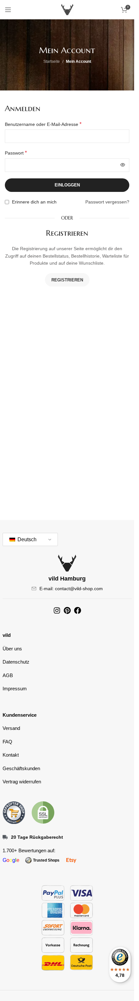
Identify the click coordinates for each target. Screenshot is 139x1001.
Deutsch (26, 539)
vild (7, 635)
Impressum (15, 688)
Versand (11, 728)
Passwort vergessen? (107, 201)
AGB (8, 675)
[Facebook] (77, 610)
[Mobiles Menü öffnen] (8, 9)
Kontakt (11, 755)
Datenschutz (16, 662)
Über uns (12, 648)
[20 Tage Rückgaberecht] (5, 837)
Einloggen (67, 185)
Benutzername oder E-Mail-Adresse (43, 124)
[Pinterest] (67, 610)
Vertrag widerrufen (22, 781)
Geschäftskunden (21, 768)
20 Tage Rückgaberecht (37, 837)
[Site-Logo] (67, 9)
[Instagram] (57, 610)
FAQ (7, 741)
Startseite (51, 61)
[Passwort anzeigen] (122, 165)
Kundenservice (20, 715)
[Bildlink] (14, 812)
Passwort (16, 153)
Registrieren (67, 280)
